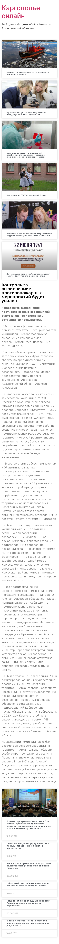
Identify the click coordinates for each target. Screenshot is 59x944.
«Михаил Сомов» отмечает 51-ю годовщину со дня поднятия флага (28, 73)
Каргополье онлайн (21, 12)
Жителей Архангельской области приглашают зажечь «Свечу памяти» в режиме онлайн (28, 275)
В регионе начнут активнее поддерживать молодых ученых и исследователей (27, 114)
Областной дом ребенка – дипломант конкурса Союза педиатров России (28, 884)
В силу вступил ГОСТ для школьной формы (26, 195)
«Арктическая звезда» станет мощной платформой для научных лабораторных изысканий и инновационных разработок (26, 155)
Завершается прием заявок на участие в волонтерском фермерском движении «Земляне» (29, 865)
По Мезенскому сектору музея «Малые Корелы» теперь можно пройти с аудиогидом (28, 846)
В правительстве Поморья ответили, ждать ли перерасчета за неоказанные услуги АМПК (28, 923)
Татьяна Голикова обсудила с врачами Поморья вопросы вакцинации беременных (28, 903)
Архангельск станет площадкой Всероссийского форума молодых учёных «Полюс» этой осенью (29, 235)
